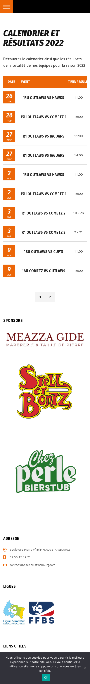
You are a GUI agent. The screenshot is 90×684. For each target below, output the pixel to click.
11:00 (78, 97)
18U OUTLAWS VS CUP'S (43, 251)
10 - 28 (78, 213)
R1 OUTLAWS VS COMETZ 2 (44, 213)
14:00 (78, 155)
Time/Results (78, 82)
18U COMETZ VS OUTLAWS (43, 271)
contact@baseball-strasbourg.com (32, 565)
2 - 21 (78, 232)
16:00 (78, 116)
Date (11, 82)
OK (46, 677)
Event (25, 82)
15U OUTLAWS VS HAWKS (43, 97)
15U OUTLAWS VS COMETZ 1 (43, 117)
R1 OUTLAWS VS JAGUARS (43, 136)
